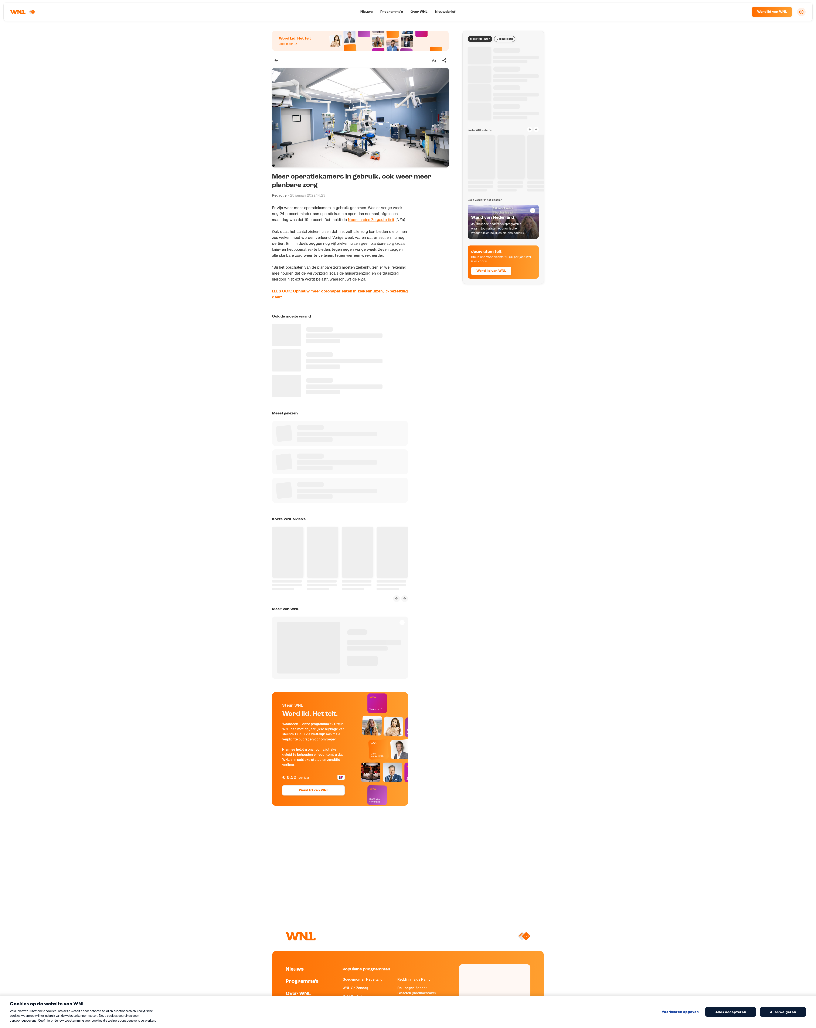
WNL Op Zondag (355, 988)
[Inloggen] (801, 12)
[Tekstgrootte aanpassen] (434, 60)
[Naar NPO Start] (524, 936)
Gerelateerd (504, 39)
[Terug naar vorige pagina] (276, 60)
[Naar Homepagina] (22, 12)
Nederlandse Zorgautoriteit (371, 219)
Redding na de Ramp (413, 979)
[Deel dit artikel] (444, 60)
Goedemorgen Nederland (362, 979)
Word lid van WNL (772, 12)
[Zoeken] (743, 12)
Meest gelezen (480, 39)
